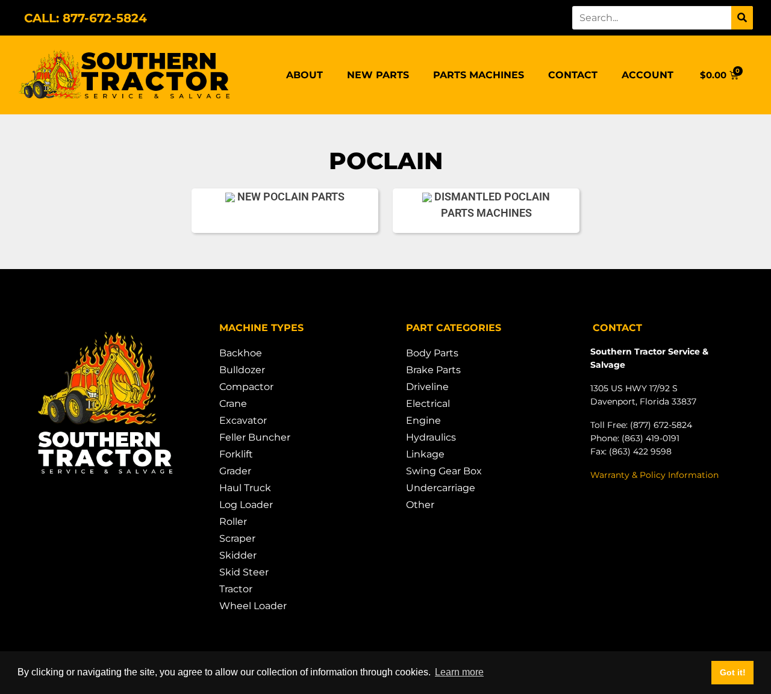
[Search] (742, 17)
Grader (235, 471)
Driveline (427, 386)
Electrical (428, 403)
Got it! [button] (733, 672)
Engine (423, 420)
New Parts (378, 75)
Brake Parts (433, 370)
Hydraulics (431, 437)
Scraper (237, 538)
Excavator (243, 420)
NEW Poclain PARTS (290, 196)
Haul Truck (245, 488)
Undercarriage (440, 488)
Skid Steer (244, 572)
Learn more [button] (459, 672)
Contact (573, 75)
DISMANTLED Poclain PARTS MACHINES (491, 204)
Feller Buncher (254, 437)
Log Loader (246, 504)
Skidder (238, 555)
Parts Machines (478, 75)
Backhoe (240, 353)
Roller (233, 521)
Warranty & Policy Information (654, 474)
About (304, 75)
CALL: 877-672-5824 (85, 18)
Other (420, 504)
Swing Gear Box (444, 471)
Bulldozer (242, 370)
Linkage (425, 454)
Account (647, 75)
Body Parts (432, 353)
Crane (233, 403)
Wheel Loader (253, 606)
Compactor (246, 386)
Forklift (236, 454)
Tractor (235, 589)
